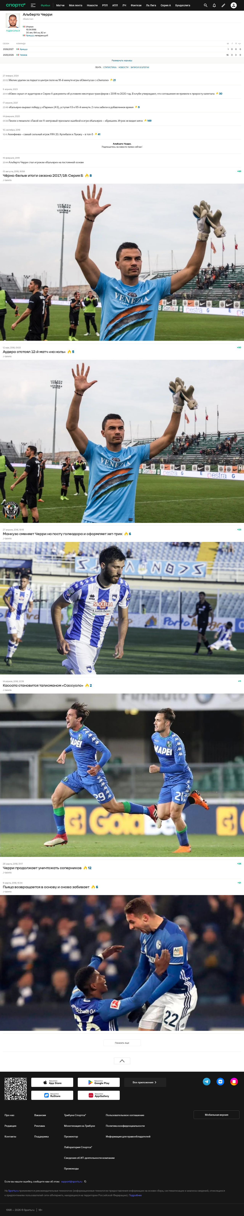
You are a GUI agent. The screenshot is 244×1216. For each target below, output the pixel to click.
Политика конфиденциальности (125, 1126)
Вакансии (40, 1115)
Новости (123, 67)
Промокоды (71, 1168)
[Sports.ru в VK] (221, 1082)
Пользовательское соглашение (125, 1115)
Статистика (109, 67)
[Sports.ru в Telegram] (207, 1082)
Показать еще (122, 1042)
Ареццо (30, 35)
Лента (98, 67)
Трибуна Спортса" (75, 1115)
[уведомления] (214, 5)
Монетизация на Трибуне (79, 1126)
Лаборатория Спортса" (78, 1147)
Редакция (10, 1126)
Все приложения (143, 1082)
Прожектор (71, 1136)
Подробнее (135, 1195)
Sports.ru (13, 1190)
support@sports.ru (71, 1181)
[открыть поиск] (206, 5)
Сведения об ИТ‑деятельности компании (89, 1158)
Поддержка (41, 1136)
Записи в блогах (140, 67)
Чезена (23, 54)
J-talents (7, 180)
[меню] (33, 5)
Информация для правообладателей (128, 1136)
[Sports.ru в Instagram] (234, 1082)
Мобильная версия (216, 1114)
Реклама (39, 1126)
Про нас (9, 1115)
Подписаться (13, 31)
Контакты (10, 1136)
